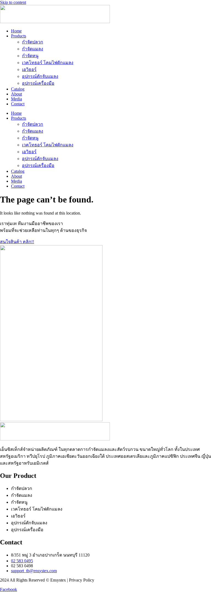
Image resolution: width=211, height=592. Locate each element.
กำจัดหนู (30, 55)
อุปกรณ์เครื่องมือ (38, 83)
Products (18, 36)
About (16, 94)
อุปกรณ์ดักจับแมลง (40, 76)
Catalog (17, 89)
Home (16, 31)
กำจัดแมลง (32, 48)
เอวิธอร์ (29, 69)
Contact (17, 104)
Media (16, 99)
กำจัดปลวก (32, 42)
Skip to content (13, 2)
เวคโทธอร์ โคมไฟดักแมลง (47, 62)
